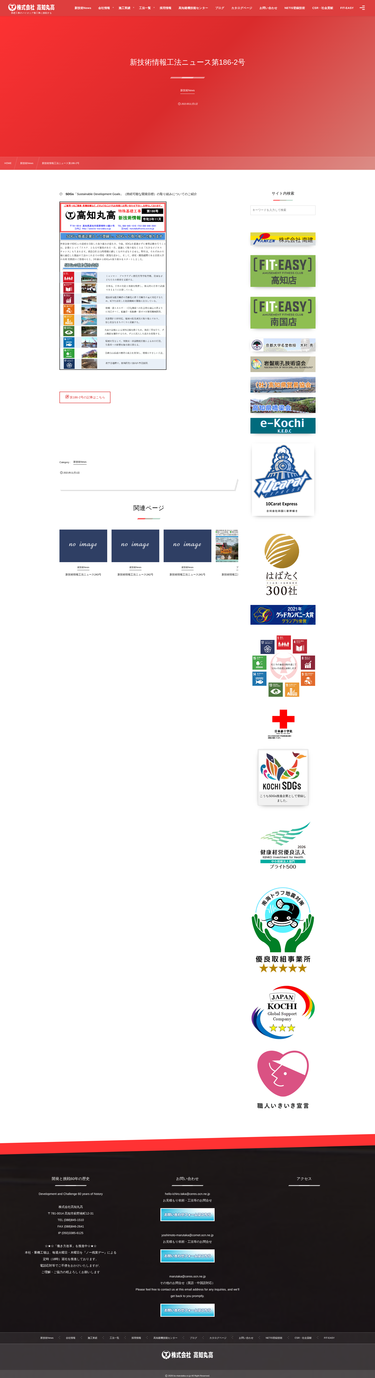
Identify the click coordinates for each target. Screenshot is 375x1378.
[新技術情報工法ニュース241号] (187, 546)
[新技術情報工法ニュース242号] (135, 546)
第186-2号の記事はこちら (87, 397)
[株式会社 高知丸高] (31, 7)
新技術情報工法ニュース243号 (83, 574)
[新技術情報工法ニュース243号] (83, 546)
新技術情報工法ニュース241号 (188, 574)
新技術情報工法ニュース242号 (135, 574)
